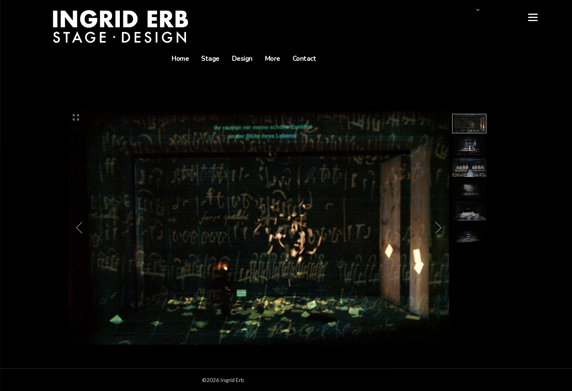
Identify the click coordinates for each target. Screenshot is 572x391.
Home (180, 58)
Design (242, 58)
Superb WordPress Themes (336, 380)
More (272, 58)
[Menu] (533, 16)
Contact (304, 58)
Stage (210, 58)
